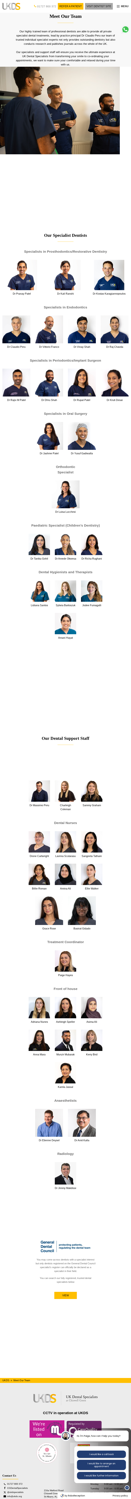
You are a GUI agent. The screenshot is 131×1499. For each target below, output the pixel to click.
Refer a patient (70, 6)
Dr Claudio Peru (16, 347)
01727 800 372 (46, 6)
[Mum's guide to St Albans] (47, 1429)
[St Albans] (47, 1453)
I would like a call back (101, 1454)
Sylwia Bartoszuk (65, 605)
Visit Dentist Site (99, 6)
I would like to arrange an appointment (101, 1465)
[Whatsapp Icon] (125, 32)
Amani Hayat (65, 637)
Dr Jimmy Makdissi (65, 1188)
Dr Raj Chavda (114, 347)
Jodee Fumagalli (91, 605)
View (65, 1295)
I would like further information (101, 1475)
